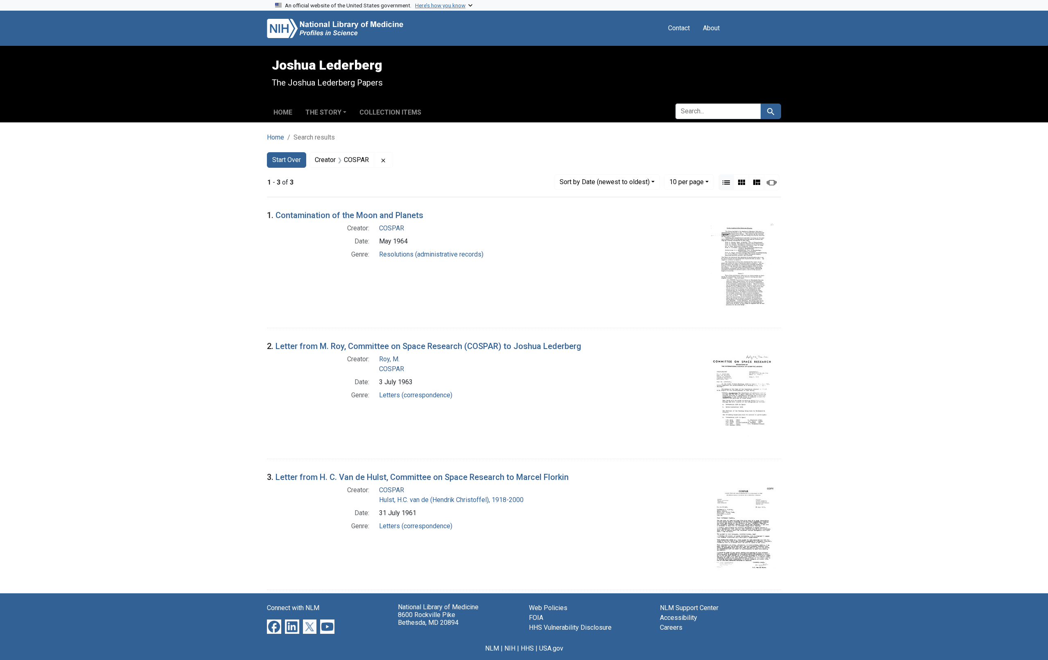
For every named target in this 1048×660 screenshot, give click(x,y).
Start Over (286, 160)
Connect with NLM (293, 608)
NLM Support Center (689, 608)
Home (282, 112)
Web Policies (548, 608)
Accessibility (678, 618)
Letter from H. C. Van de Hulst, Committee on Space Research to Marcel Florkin (422, 477)
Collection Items (390, 112)
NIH (509, 648)
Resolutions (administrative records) (431, 254)
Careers (671, 627)
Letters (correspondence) (415, 395)
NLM (492, 648)
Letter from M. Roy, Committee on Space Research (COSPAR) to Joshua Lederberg (428, 346)
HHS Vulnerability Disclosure (570, 627)
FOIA (536, 618)
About (711, 28)
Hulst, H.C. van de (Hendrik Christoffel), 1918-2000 (451, 500)
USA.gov (551, 648)
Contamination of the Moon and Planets (349, 215)
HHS (527, 648)
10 (686, 182)
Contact (679, 28)
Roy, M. (389, 359)
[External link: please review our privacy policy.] (274, 626)
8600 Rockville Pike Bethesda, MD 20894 (428, 618)
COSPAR (391, 228)
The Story (323, 112)
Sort (605, 182)
